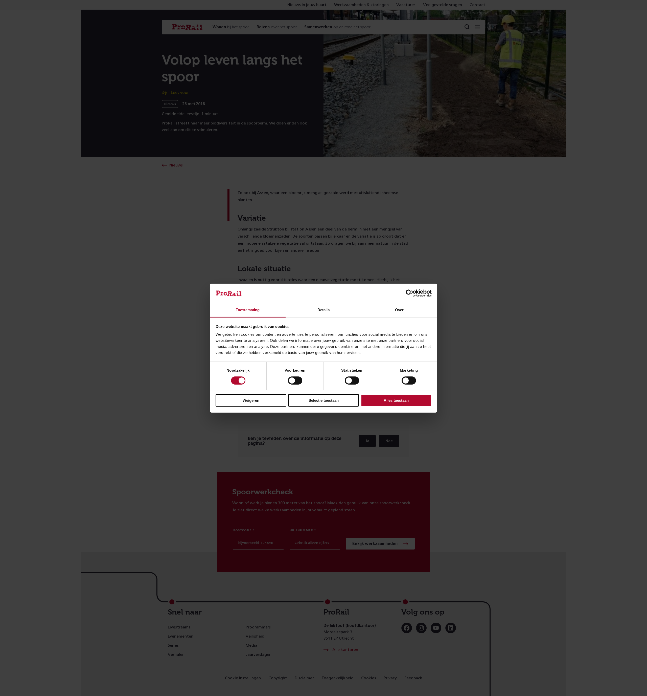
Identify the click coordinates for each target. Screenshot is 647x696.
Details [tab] (323, 310)
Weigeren (251, 400)
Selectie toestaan (324, 400)
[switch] (295, 380)
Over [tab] (399, 310)
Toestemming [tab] (248, 310)
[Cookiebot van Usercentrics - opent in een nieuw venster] (409, 293)
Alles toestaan (396, 400)
